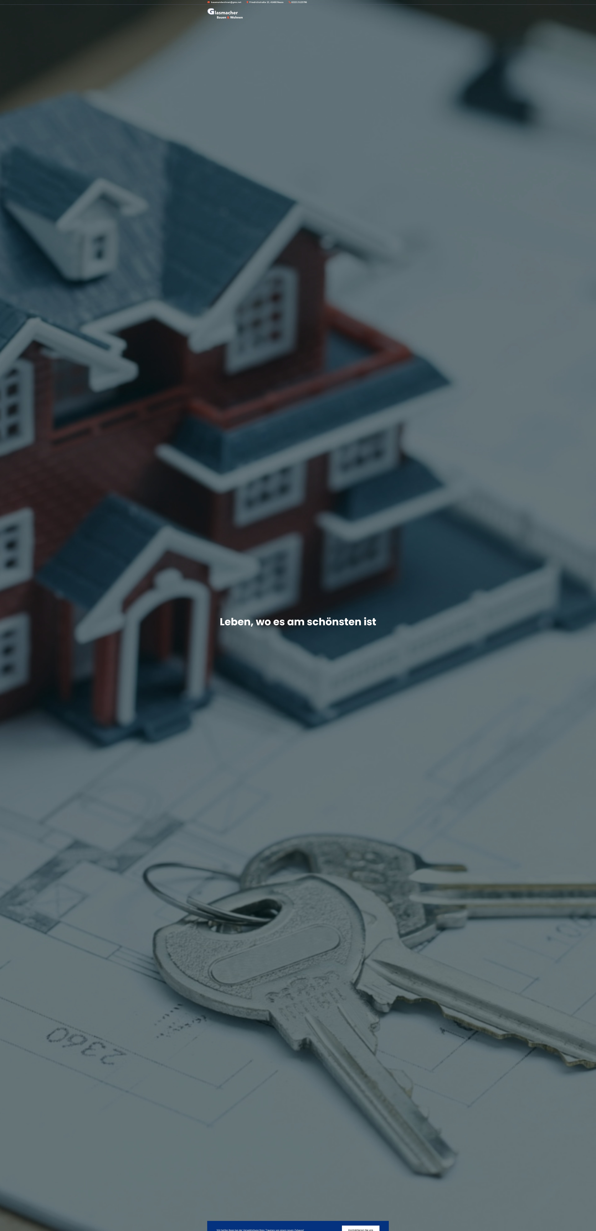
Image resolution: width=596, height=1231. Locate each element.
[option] (298, 615)
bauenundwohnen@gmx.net (225, 2)
